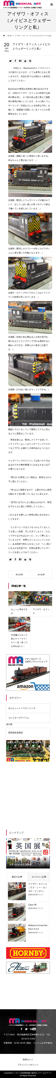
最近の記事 (17, 877)
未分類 (9, 724)
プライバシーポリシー (27, 1065)
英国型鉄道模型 (15, 732)
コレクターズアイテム (18, 718)
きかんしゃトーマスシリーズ (21, 708)
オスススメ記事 (39, 877)
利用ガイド (28, 1059)
